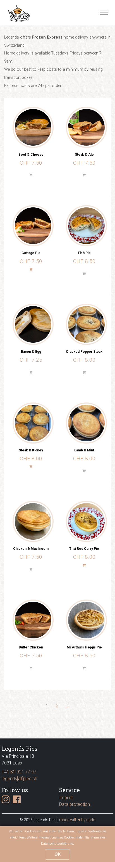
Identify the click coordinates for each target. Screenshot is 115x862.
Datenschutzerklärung (57, 844)
